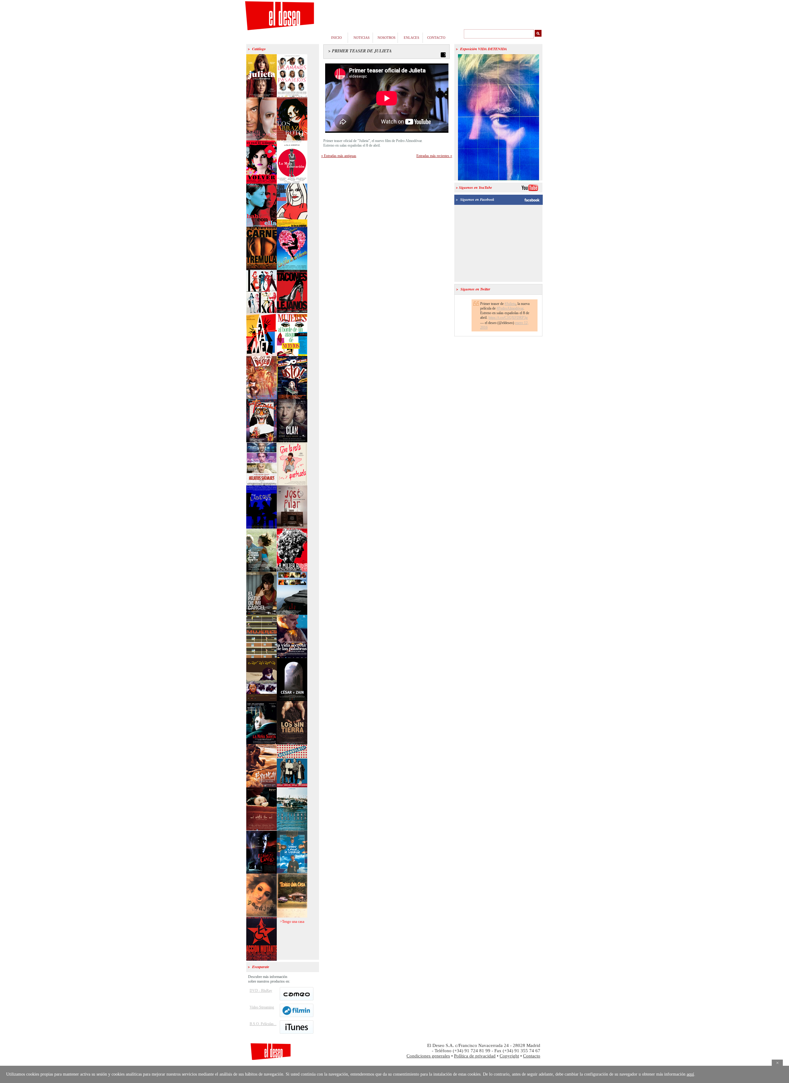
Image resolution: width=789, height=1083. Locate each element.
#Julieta (510, 304)
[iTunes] (296, 1032)
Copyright (509, 1055)
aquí (690, 1074)
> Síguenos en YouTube (474, 187)
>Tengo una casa (292, 921)
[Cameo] (296, 999)
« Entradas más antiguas (338, 156)
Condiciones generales (428, 1055)
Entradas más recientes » (434, 156)
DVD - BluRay (261, 990)
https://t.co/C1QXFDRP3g (508, 317)
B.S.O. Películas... (263, 1024)
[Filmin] (296, 1016)
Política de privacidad (475, 1055)
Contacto (531, 1055)
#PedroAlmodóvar (510, 308)
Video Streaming (262, 1007)
